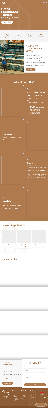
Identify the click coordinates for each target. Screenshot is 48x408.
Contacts (32, 397)
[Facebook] (2, 378)
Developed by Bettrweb (41, 406)
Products (23, 393)
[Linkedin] (4, 378)
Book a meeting (41, 405)
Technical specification (23, 396)
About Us (32, 393)
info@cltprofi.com (8, 369)
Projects (22, 398)
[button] (7, 22)
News (31, 395)
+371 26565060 (7, 371)
